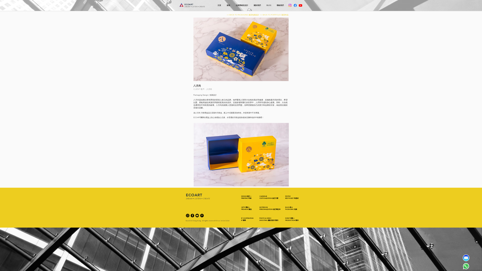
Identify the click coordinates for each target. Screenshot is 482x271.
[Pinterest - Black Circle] (202, 215)
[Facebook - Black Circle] (192, 215)
